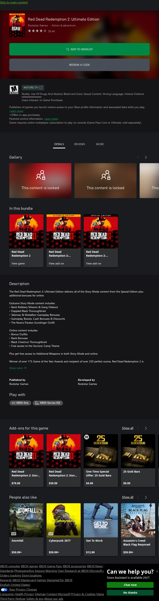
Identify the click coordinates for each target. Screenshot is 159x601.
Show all (127, 428)
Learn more (16, 111)
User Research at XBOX (73, 571)
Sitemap (40, 594)
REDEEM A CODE (79, 65)
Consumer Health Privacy (17, 594)
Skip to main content (14, 2)
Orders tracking (10, 575)
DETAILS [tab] (59, 144)
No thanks (130, 592)
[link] (26, 240)
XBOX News (95, 566)
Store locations (32, 575)
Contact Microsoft (58, 594)
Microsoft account (101, 571)
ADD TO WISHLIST (82, 49)
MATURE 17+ (31, 87)
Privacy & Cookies (83, 594)
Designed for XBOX (59, 580)
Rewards (6, 580)
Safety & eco (34, 599)
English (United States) (15, 585)
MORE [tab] (100, 144)
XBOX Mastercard (24, 580)
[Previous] (138, 157)
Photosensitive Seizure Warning (35, 571)
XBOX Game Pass (50, 566)
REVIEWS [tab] (79, 144)
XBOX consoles (10, 566)
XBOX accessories (74, 566)
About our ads (53, 599)
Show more (16, 368)
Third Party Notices (13, 599)
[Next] (146, 157)
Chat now (130, 585)
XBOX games (29, 566)
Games (41, 580)
